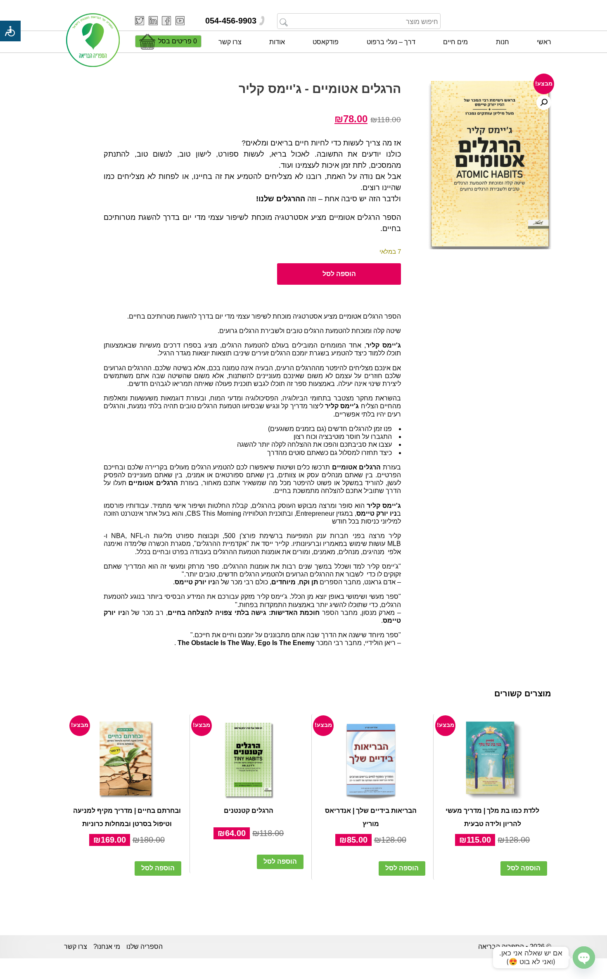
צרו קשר (230, 41)
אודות (277, 41)
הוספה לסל (339, 273)
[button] (543, 102)
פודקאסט (326, 41)
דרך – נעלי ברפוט (391, 41)
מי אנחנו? (106, 946)
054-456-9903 (230, 20)
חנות (502, 41)
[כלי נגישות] (10, 31)
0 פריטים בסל (177, 41)
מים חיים (455, 41)
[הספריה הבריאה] (93, 40)
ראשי (544, 41)
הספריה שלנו (144, 946)
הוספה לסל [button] (524, 868)
